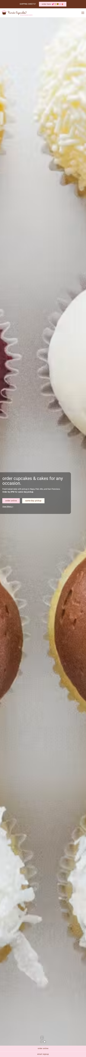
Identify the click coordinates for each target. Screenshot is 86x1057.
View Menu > (9, 528)
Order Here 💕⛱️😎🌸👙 (53, 4)
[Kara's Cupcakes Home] (17, 13)
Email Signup (43, 1054)
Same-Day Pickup (33, 522)
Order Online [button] (43, 1048)
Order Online (12, 522)
